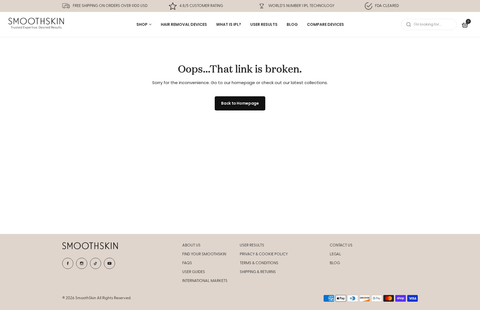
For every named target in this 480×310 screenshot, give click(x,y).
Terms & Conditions (259, 263)
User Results (252, 245)
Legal (335, 254)
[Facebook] (67, 263)
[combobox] (429, 24)
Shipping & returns (258, 272)
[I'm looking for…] (408, 24)
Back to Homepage (240, 103)
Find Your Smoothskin (204, 254)
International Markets (205, 281)
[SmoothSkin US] (36, 24)
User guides (193, 272)
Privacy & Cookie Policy (264, 254)
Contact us (341, 245)
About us (191, 245)
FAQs (187, 263)
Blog (335, 263)
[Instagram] (81, 263)
